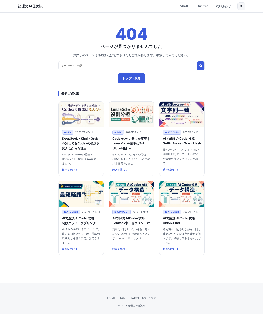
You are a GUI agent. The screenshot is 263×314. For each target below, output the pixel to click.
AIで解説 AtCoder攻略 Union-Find (180, 220)
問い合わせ (149, 297)
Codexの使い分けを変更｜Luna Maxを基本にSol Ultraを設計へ (131, 143)
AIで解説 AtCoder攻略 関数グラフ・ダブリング (79, 220)
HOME (111, 297)
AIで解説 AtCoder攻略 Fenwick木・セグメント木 (131, 220)
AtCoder (173, 132)
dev (68, 132)
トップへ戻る (131, 78)
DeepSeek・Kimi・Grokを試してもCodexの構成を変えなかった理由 (81, 143)
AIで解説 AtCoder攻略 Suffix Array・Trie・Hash (182, 141)
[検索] (201, 65)
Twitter (134, 297)
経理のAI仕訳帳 (30, 6)
